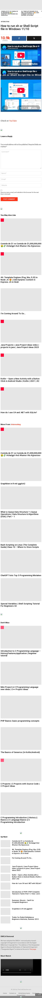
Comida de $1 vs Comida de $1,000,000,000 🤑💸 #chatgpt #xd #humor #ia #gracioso (9, 13)
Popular (2, 627)
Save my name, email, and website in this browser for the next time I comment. (20, 193)
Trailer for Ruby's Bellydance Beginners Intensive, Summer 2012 (25, 918)
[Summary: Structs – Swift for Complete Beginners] (5, 903)
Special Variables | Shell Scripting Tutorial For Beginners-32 (20, 604)
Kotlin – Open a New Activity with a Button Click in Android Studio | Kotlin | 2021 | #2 (20, 379)
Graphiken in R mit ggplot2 (13, 483)
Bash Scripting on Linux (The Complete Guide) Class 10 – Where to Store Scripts (20, 546)
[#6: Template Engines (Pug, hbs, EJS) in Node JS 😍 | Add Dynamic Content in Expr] (30, 5)
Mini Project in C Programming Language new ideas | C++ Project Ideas (19, 688)
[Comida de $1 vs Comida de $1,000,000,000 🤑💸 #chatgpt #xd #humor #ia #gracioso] (10, 5)
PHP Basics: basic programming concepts (20, 721)
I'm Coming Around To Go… (13, 313)
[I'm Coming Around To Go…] (21, 299)
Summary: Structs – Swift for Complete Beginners (23, 901)
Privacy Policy (21, 995)
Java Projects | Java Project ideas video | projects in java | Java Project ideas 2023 (20, 346)
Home (5, 993)
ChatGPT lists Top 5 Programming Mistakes (21, 575)
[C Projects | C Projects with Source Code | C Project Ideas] (21, 770)
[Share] (19, 38)
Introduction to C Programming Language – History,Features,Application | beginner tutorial (20, 653)
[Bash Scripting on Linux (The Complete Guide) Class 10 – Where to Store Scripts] (21, 530)
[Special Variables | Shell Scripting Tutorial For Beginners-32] (21, 589)
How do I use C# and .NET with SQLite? (19, 412)
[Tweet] (34, 38)
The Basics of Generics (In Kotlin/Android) (20, 752)
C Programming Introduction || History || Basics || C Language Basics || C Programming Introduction (19, 819)
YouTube (13, 121)
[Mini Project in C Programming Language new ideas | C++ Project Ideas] (21, 673)
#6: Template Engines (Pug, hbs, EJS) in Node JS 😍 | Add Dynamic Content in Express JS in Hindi (30, 13)
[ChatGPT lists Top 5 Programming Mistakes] (21, 561)
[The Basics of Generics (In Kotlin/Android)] (21, 738)
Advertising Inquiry (24, 993)
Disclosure (35, 993)
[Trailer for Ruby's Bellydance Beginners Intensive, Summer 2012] (5, 919)
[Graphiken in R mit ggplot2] (21, 469)
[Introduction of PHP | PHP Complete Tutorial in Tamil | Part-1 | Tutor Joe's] (5, 894)
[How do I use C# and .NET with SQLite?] (21, 398)
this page (33, 949)
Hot (2, 220)
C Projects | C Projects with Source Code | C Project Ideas (20, 785)
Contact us (12, 993)
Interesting (16, 424)
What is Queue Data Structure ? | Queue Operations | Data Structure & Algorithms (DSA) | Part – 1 (19, 514)
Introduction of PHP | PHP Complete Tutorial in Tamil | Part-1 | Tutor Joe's (26, 893)
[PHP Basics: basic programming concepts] (21, 707)
